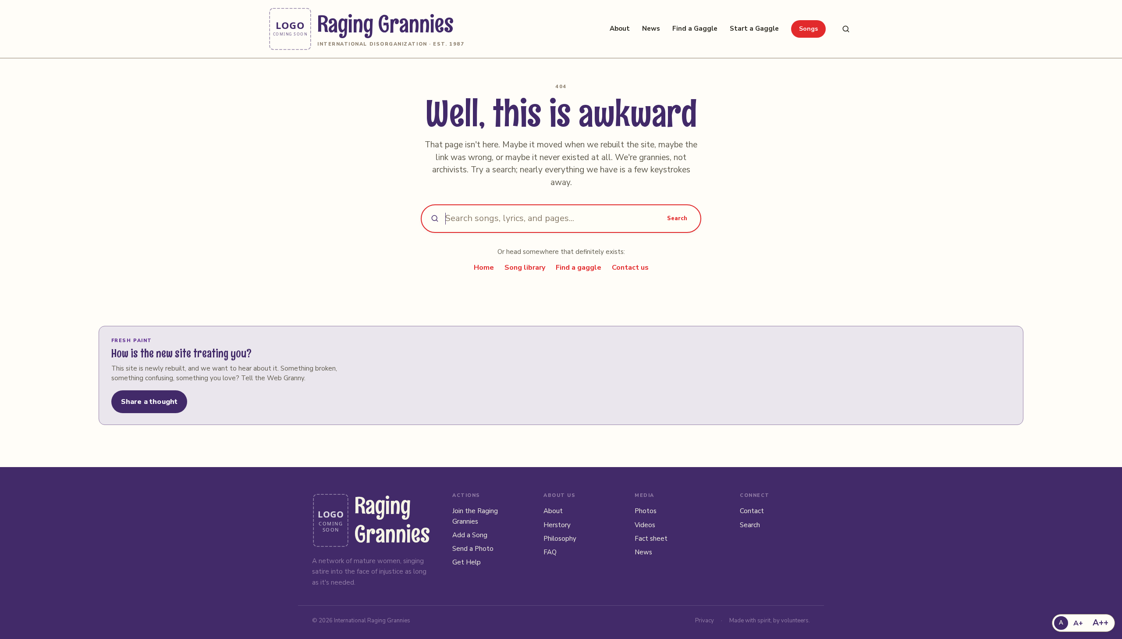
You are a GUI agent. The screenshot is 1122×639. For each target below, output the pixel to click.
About (620, 28)
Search (677, 218)
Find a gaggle (578, 267)
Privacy (704, 621)
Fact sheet (651, 538)
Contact (752, 511)
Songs (808, 29)
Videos (645, 525)
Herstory (557, 525)
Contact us (630, 267)
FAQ (550, 552)
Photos (646, 511)
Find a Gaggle (694, 28)
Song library (524, 267)
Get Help (466, 562)
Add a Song (469, 535)
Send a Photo (473, 548)
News (651, 28)
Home (484, 267)
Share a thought (149, 402)
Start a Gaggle (754, 28)
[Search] (846, 29)
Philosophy (559, 538)
